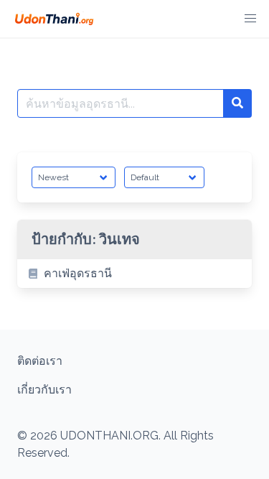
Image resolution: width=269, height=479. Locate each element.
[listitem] (134, 273)
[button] (250, 18)
